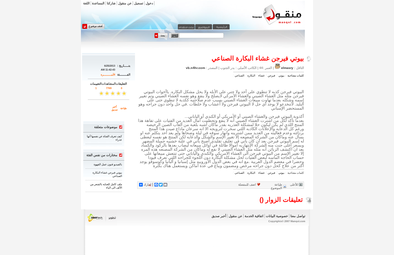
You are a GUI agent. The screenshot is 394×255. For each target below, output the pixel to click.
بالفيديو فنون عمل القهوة (108, 164)
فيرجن (271, 75)
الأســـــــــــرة (108, 74)
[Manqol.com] (271, 24)
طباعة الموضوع (276, 186)
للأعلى (294, 184)
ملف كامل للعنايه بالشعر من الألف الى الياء (106, 186)
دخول (149, 3)
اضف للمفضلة (247, 184)
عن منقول (125, 3)
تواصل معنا (297, 216)
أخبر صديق (114, 108)
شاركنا (111, 3)
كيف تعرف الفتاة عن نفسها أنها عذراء (104, 138)
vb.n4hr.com (195, 68)
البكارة (251, 75)
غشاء (261, 75)
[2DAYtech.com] (101, 224)
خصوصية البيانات (277, 216)
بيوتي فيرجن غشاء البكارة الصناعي (107, 174)
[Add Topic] (93, 28)
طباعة (123, 108)
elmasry (287, 68)
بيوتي (281, 75)
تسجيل (138, 3)
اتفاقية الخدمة (254, 216)
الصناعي (239, 75)
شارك (147, 184)
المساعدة (98, 3)
